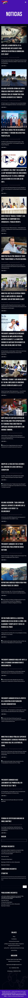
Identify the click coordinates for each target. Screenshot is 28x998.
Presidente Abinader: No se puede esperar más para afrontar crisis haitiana (12, 547)
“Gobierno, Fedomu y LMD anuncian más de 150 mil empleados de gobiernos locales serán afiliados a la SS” (14, 382)
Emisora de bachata (18, 876)
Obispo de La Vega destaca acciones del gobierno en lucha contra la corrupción (12, 467)
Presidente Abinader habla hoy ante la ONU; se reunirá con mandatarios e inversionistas (14, 663)
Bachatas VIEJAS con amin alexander (10, 862)
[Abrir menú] (25, 2)
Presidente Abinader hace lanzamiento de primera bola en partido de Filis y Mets (11, 783)
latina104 (5, 57)
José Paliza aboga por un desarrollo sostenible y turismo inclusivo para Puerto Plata (13, 133)
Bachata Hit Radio (5, 865)
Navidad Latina (5, 856)
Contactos (14, 939)
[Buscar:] (14, 840)
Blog (14, 936)
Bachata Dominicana (11, 876)
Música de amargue (17, 878)
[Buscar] (25, 886)
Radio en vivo (23, 878)
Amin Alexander (4, 876)
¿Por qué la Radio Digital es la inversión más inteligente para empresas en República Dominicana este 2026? (12, 852)
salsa (2, 879)
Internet (12, 878)
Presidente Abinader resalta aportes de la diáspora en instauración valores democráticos (13, 701)
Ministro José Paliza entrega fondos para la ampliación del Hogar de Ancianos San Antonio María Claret (13, 296)
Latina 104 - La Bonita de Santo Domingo (14, 948)
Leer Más (4, 65)
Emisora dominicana (14, 941)
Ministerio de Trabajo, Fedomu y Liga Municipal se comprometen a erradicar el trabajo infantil (13, 219)
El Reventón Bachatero (6, 859)
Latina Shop (14, 950)
